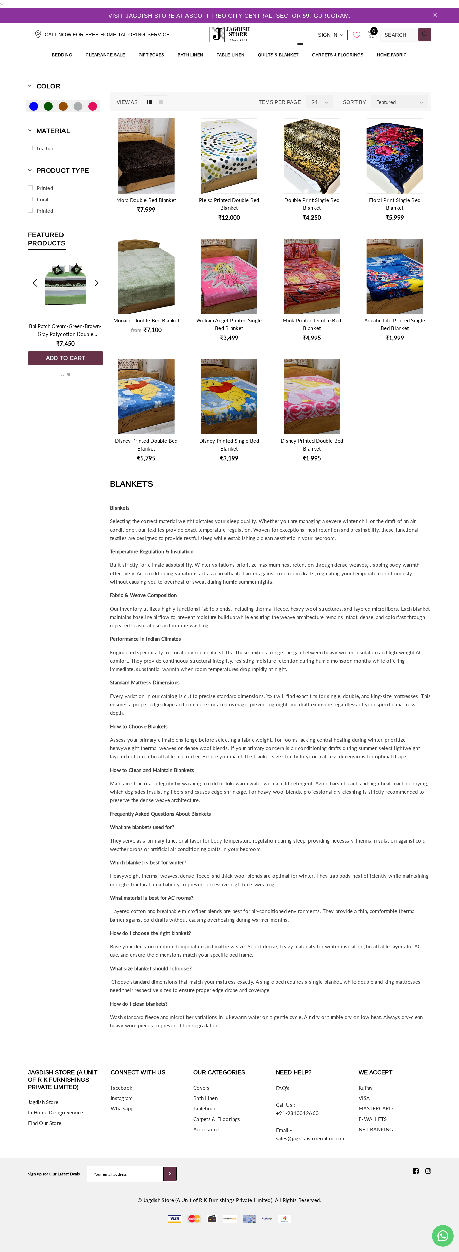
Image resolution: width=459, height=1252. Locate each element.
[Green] (48, 106)
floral (43, 199)
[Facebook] (416, 1171)
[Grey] (78, 106)
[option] (65, 313)
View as (127, 102)
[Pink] (92, 106)
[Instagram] (428, 1171)
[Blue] (33, 106)
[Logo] (229, 34)
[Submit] (170, 1174)
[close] (435, 15)
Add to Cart (65, 358)
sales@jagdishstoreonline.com (310, 1138)
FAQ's (283, 1088)
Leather (45, 148)
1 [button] (62, 374)
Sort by (354, 102)
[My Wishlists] (355, 35)
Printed (45, 188)
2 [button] (68, 374)
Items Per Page (279, 102)
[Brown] (63, 106)
